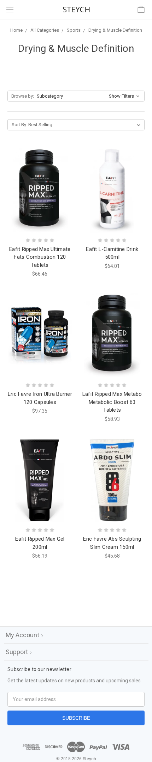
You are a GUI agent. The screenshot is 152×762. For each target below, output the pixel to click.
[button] (76, 96)
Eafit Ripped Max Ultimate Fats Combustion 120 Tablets (39, 257)
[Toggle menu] (9, 9)
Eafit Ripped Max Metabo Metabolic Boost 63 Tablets (112, 402)
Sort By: (19, 124)
